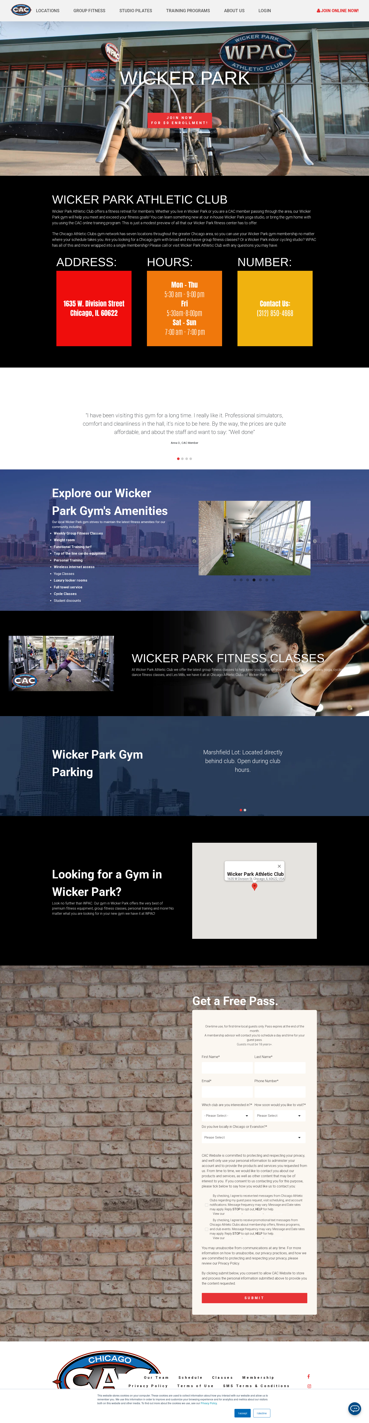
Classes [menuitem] (223, 1378)
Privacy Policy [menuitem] (148, 1386)
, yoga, (327, 670)
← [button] (194, 541)
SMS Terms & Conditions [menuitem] (256, 1386)
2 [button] (242, 580)
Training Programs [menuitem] (188, 10)
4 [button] (254, 580)
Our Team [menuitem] (157, 1378)
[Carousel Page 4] (190, 458)
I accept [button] (242, 1413)
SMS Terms (233, 1213)
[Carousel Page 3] (186, 458)
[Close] (279, 866)
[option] (254, 538)
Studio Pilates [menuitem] (135, 10)
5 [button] (261, 580)
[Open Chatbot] (354, 1408)
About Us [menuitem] (234, 10)
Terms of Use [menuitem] (195, 1386)
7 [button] (274, 580)
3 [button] (248, 580)
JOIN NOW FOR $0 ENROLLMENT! (180, 120)
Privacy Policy (209, 1403)
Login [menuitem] (265, 10)
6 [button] (267, 580)
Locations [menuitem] (47, 10)
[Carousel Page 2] (182, 458)
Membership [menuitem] (258, 1378)
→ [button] (315, 541)
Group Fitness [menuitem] (89, 10)
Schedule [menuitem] (191, 1378)
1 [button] (235, 580)
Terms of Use (273, 1213)
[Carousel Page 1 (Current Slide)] (178, 458)
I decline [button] (262, 1413)
